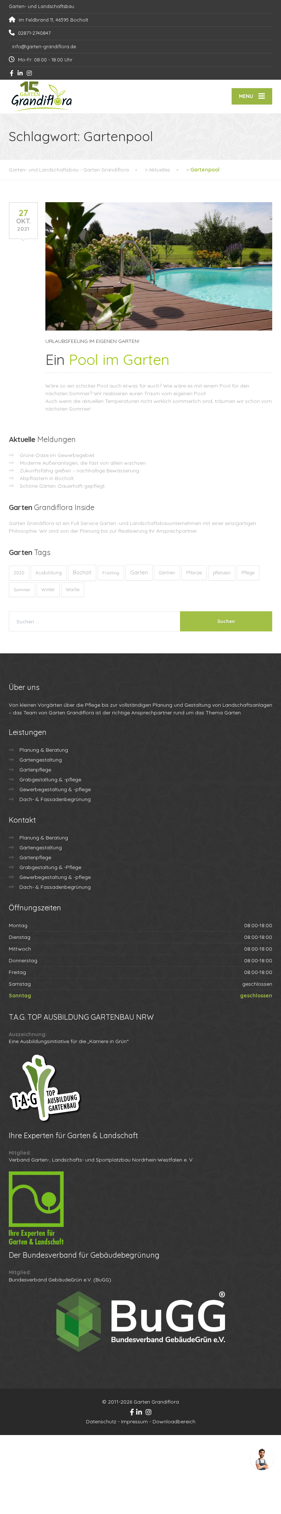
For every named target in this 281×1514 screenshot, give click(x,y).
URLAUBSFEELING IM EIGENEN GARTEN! (92, 341)
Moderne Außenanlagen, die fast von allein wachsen (83, 463)
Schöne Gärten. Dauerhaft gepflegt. (63, 486)
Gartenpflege (35, 769)
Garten (139, 572)
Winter (48, 589)
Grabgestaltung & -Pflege (50, 867)
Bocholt (82, 572)
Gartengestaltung (40, 759)
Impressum (134, 1421)
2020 (19, 572)
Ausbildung (48, 572)
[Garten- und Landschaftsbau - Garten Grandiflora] (41, 96)
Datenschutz (101, 1421)
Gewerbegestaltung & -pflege (55, 789)
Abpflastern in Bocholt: (47, 478)
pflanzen (222, 572)
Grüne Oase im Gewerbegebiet (57, 455)
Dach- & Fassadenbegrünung (55, 799)
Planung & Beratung (43, 750)
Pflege (248, 572)
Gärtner (167, 572)
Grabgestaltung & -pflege (50, 779)
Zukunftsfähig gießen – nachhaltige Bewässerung (79, 470)
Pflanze (194, 572)
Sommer (22, 589)
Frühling (110, 572)
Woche (72, 589)
